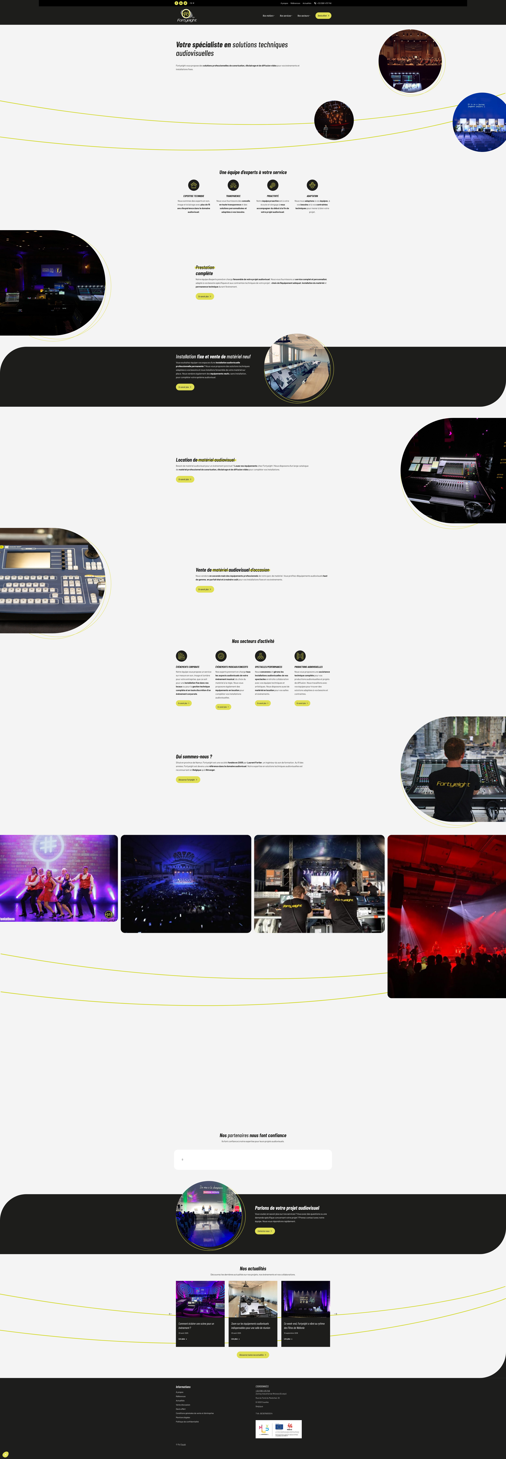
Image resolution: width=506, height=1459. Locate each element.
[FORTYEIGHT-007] (186, 985)
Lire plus (182, 1339)
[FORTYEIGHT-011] (319, 985)
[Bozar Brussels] (186, 884)
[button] (170, 1313)
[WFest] (319, 884)
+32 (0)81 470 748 (324, 3)
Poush (183, 1444)
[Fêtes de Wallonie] (319, 1080)
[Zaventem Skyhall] (186, 1080)
